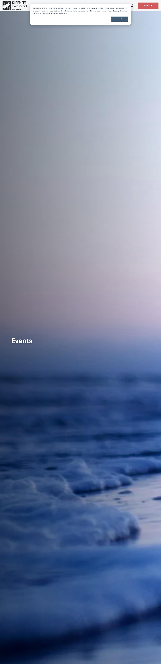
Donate (148, 6)
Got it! (120, 19)
